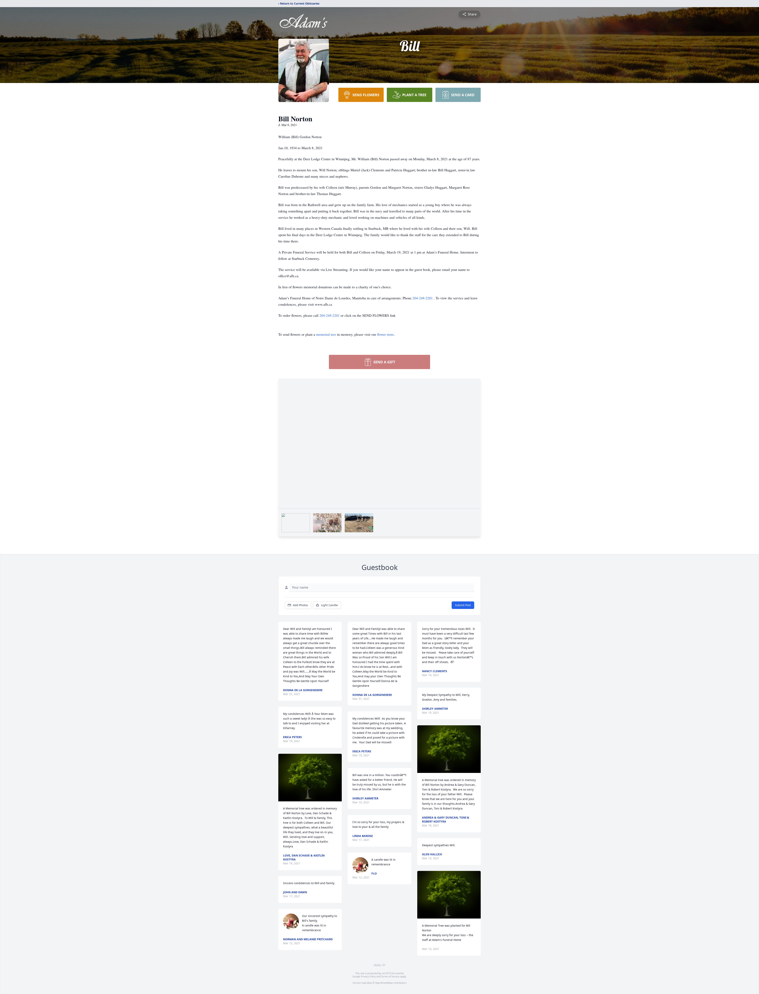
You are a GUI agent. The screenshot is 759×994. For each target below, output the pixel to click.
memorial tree (326, 334)
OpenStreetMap (384, 983)
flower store (385, 334)
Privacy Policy (368, 976)
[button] (310, 777)
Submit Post (463, 605)
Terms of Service (390, 976)
